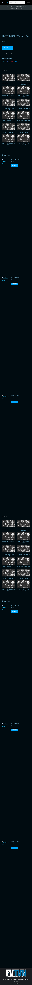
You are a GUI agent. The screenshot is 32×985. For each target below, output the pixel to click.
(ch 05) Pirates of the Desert (8, 108)
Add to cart (7, 48)
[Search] (23, 2)
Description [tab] (5, 70)
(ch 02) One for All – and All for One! (23, 83)
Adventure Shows (10, 53)
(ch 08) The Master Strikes (23, 120)
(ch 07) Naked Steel (8, 120)
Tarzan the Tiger (15, 395)
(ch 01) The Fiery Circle (8, 83)
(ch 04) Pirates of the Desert (23, 96)
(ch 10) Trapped (24, 132)
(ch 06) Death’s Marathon (23, 108)
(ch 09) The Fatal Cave (8, 132)
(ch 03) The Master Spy (8, 95)
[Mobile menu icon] (28, 2)
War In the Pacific (15, 277)
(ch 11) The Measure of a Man (8, 144)
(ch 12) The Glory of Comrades (24, 144)
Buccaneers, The (15, 159)
